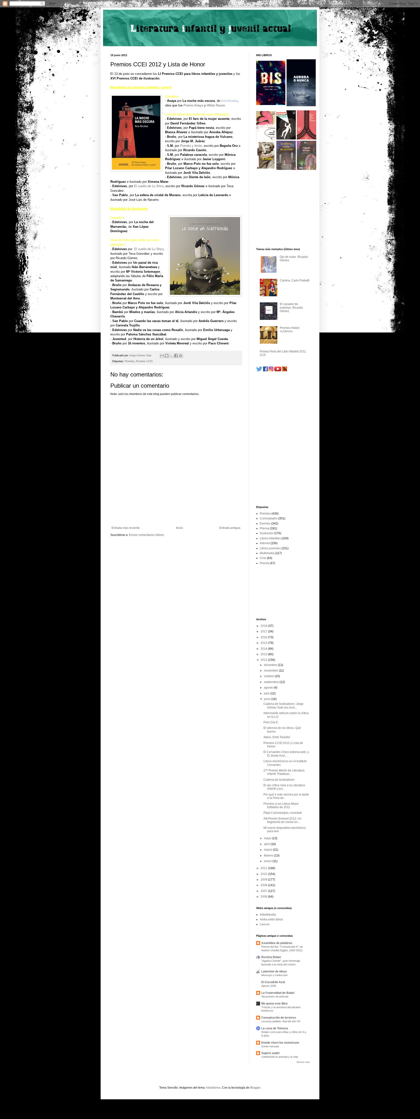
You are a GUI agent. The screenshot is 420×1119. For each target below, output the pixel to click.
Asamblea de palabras (276, 943)
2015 (264, 643)
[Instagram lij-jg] (271, 370)
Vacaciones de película (274, 996)
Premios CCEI (144, 361)
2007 (264, 891)
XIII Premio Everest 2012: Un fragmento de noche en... (282, 820)
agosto (269, 687)
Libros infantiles (270, 538)
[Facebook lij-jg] (265, 370)
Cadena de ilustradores (279, 779)
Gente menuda (270, 1046)
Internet (265, 543)
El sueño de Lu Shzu (149, 186)
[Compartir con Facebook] (176, 355)
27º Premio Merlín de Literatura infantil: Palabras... (284, 772)
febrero (269, 855)
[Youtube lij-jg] (277, 370)
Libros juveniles (270, 548)
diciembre (271, 665)
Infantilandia (268, 914)
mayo (268, 838)
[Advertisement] (176, 513)
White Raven (216, 105)
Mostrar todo (303, 1062)
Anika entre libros (271, 919)
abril (267, 844)
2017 (264, 631)
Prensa (264, 528)
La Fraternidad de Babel (277, 993)
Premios (129, 361)
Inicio (179, 528)
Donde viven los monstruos (280, 1042)
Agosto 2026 (268, 985)
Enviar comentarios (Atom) (146, 535)
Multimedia (267, 553)
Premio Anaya (193, 105)
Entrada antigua (229, 528)
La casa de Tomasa (274, 1028)
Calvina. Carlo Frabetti (294, 280)
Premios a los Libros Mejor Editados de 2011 (281, 805)
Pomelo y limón (191, 146)
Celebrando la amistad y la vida (279, 1056)
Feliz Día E (270, 722)
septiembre (272, 682)
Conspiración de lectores (278, 1017)
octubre (269, 676)
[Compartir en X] (171, 355)
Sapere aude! (270, 1053)
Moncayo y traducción (274, 975)
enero (268, 861)
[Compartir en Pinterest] (180, 355)
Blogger (255, 1087)
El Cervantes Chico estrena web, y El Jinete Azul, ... (286, 753)
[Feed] (284, 370)
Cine (263, 558)
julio (267, 693)
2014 (264, 648)
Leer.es (265, 924)
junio (267, 699)
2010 (264, 874)
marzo (268, 849)
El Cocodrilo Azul (273, 982)
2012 (264, 660)
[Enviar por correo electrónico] (162, 355)
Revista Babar (271, 957)
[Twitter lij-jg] (259, 370)
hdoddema (213, 1087)
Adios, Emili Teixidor (276, 737)
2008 (264, 885)
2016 (264, 637)
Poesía (264, 563)
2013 (264, 654)
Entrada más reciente (126, 528)
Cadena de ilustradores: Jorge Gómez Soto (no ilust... (283, 705)
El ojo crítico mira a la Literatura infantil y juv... (284, 787)
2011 (264, 868)
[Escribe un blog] (166, 355)
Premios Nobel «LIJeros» (289, 329)
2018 (264, 626)
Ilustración (266, 533)
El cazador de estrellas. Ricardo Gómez (291, 307)
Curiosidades (269, 518)
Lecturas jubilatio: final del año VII (280, 1021)
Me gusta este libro (274, 1003)
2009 (264, 879)
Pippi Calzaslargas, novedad (282, 812)
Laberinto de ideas (274, 971)
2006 (264, 896)
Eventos (265, 523)
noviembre (271, 670)
